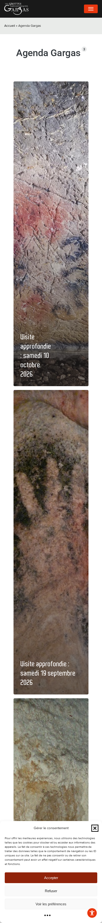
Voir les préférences (51, 904)
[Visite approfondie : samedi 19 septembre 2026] (51, 542)
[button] (95, 828)
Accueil (9, 26)
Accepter (51, 878)
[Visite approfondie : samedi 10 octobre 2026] (51, 233)
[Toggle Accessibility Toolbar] (92, 913)
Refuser (51, 891)
